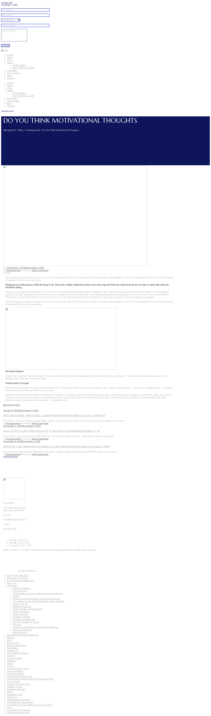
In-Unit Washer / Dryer (18, 668)
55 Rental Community (18, 578)
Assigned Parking (21, 588)
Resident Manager (16, 689)
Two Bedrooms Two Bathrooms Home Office (30, 705)
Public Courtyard (21, 611)
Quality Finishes (20, 614)
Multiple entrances (22, 606)
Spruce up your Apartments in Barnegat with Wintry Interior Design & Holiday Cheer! (56, 446)
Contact (11, 78)
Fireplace (11, 661)
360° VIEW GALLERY (23, 68)
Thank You (12, 697)
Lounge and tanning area (19, 676)
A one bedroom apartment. (20, 580)
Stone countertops (22, 630)
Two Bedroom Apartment (20, 702)
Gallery (10, 62)
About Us (11, 583)
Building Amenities (16, 645)
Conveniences (20, 591)
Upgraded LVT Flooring (18, 710)
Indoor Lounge (20, 604)
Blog (9, 75)
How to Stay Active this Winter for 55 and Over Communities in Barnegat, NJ (51, 431)
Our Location (13, 73)
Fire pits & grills (14, 658)
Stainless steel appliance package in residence (36, 627)
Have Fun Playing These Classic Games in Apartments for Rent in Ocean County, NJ (54, 415)
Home (10, 55)
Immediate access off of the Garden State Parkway (38, 601)
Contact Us (12, 650)
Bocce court (13, 642)
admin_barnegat (40, 270)
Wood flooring (20, 632)
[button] (7, 2)
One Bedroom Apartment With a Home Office (30, 679)
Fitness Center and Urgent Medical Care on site (36, 598)
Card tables (12, 648)
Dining (16, 596)
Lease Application (16, 674)
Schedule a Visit (15, 694)
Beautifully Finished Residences (23, 635)
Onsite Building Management (27, 609)
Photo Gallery (19, 65)
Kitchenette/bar (15, 671)
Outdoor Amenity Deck (18, 684)
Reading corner (14, 687)
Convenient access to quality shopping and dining (37, 593)
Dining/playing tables (17, 653)
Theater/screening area (18, 699)
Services (17, 624)
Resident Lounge (21, 617)
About (10, 57)
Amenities (12, 70)
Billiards (10, 637)
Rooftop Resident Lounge (26, 622)
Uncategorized (13, 270)
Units (9, 60)
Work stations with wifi (18, 712)
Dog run (11, 655)
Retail (10, 692)
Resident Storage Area (24, 619)
